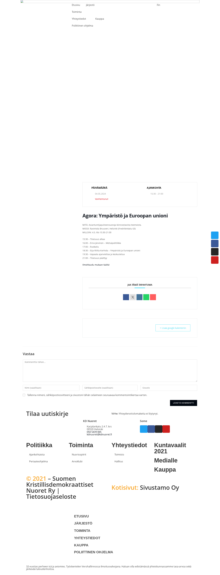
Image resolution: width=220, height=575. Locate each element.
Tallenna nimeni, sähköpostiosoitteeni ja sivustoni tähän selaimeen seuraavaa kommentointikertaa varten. (87, 395)
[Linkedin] (139, 297)
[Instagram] (215, 252)
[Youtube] (215, 260)
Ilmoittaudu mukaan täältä (95, 264)
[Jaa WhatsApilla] (146, 297)
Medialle (165, 460)
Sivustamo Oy (145, 487)
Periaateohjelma (38, 461)
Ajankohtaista (37, 454)
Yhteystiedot (79, 18)
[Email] (153, 297)
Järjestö (90, 5)
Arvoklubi (77, 461)
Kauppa (99, 18)
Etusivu (76, 5)
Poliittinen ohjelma (82, 25)
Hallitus (118, 461)
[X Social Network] (133, 297)
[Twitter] (215, 235)
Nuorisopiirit (79, 454)
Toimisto (119, 454)
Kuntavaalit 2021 (170, 448)
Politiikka (39, 445)
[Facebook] (215, 243)
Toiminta (77, 11)
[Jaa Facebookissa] (126, 297)
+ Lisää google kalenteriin (173, 327)
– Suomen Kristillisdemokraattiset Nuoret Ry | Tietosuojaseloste (59, 487)
